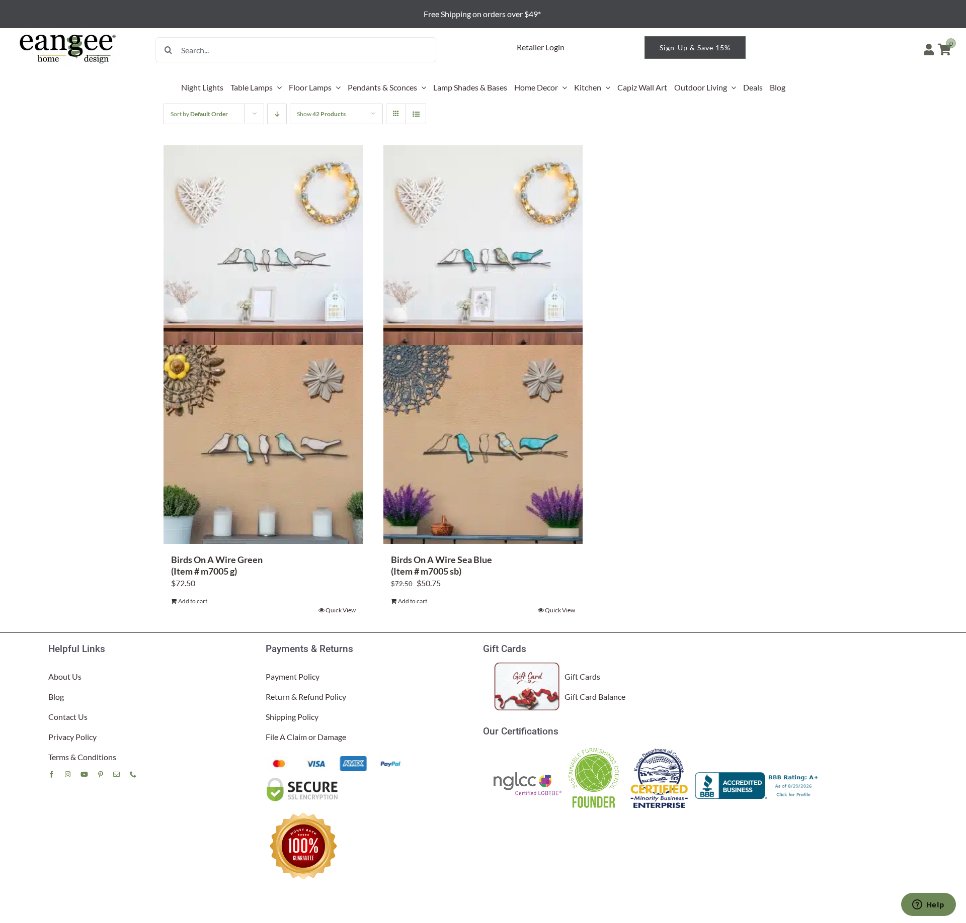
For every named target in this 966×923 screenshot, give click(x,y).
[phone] (133, 774)
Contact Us (68, 716)
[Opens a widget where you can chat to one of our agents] (928, 905)
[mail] (116, 774)
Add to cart (192, 601)
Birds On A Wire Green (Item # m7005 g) (217, 565)
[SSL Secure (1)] (303, 780)
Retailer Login (541, 47)
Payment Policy (292, 676)
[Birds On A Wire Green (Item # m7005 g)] (263, 344)
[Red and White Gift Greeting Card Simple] (527, 666)
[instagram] (67, 774)
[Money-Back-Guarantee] (303, 812)
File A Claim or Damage (306, 737)
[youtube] (84, 774)
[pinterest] (100, 774)
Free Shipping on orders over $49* (483, 14)
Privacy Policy (72, 737)
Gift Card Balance (595, 696)
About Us (65, 676)
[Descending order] (277, 114)
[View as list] (416, 114)
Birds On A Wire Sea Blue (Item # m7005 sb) (441, 565)
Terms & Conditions (82, 757)
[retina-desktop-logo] (68, 35)
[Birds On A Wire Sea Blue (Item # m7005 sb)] (483, 344)
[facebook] (51, 774)
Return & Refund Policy (306, 696)
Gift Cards (582, 676)
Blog (56, 696)
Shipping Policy (292, 716)
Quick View (341, 610)
